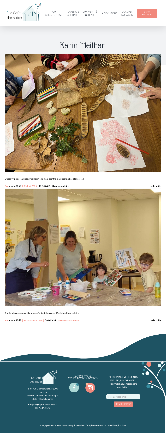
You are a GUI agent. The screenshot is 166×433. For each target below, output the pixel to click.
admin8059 (15, 186)
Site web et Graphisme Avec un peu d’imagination (100, 425)
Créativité (44, 186)
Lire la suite (154, 186)
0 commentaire (60, 186)
